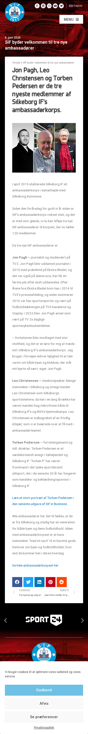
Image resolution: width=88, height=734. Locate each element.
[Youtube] (55, 5)
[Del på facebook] (17, 582)
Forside (16, 63)
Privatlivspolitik (44, 727)
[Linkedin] (43, 5)
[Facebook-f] (37, 5)
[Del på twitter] (28, 582)
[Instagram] (49, 5)
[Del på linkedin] (39, 582)
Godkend (44, 690)
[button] (71, 19)
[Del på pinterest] (51, 582)
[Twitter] (61, 5)
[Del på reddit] (62, 582)
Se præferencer (44, 717)
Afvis (44, 703)
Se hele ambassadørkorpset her (35, 565)
